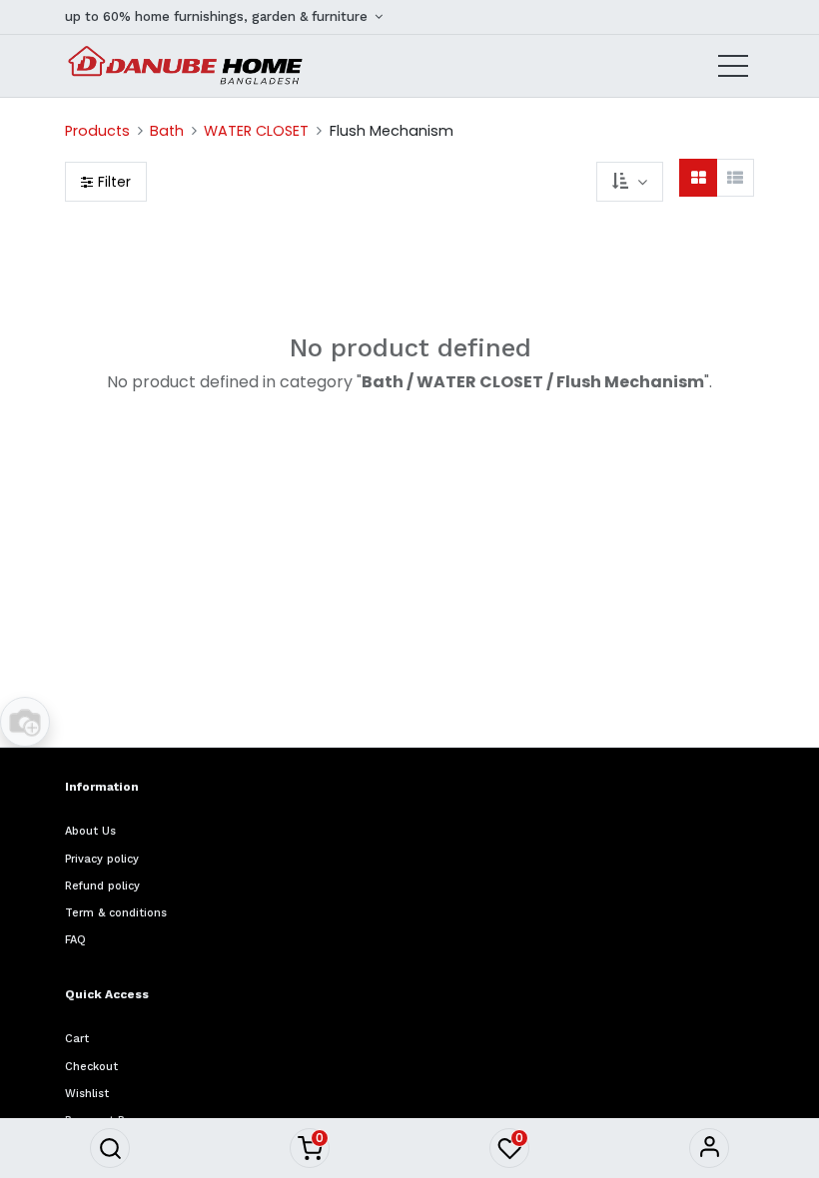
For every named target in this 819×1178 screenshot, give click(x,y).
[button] (110, 1148)
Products (97, 131)
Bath (167, 131)
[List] (735, 178)
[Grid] (698, 178)
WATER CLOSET (256, 131)
